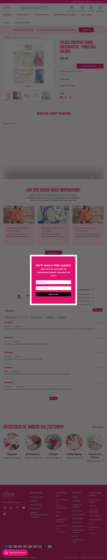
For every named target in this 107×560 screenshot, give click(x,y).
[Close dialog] (75, 257)
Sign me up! (53, 294)
